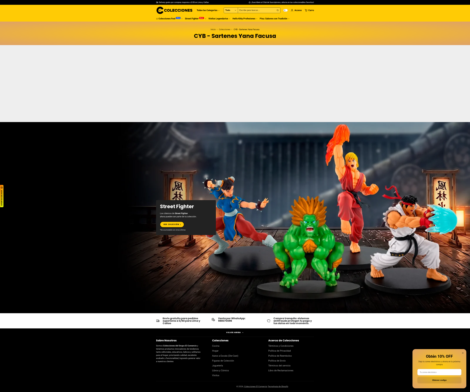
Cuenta (296, 10)
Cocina (215, 346)
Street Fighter (194, 18)
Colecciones (224, 29)
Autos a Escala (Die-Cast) (225, 356)
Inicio (213, 29)
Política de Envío (277, 360)
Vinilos (215, 375)
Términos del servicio (279, 365)
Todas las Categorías (207, 10)
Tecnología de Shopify (278, 386)
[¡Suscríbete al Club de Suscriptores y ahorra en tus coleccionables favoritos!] (281, 2)
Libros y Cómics (220, 370)
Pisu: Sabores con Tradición (273, 18)
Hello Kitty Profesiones (244, 18)
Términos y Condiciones (281, 346)
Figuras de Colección (223, 360)
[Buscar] (277, 10)
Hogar (215, 350)
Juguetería (217, 365)
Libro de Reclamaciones (280, 370)
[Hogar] (174, 10)
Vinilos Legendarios (218, 18)
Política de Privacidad (279, 350)
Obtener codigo (439, 380)
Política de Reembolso (280, 356)
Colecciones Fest (169, 18)
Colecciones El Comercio (255, 386)
